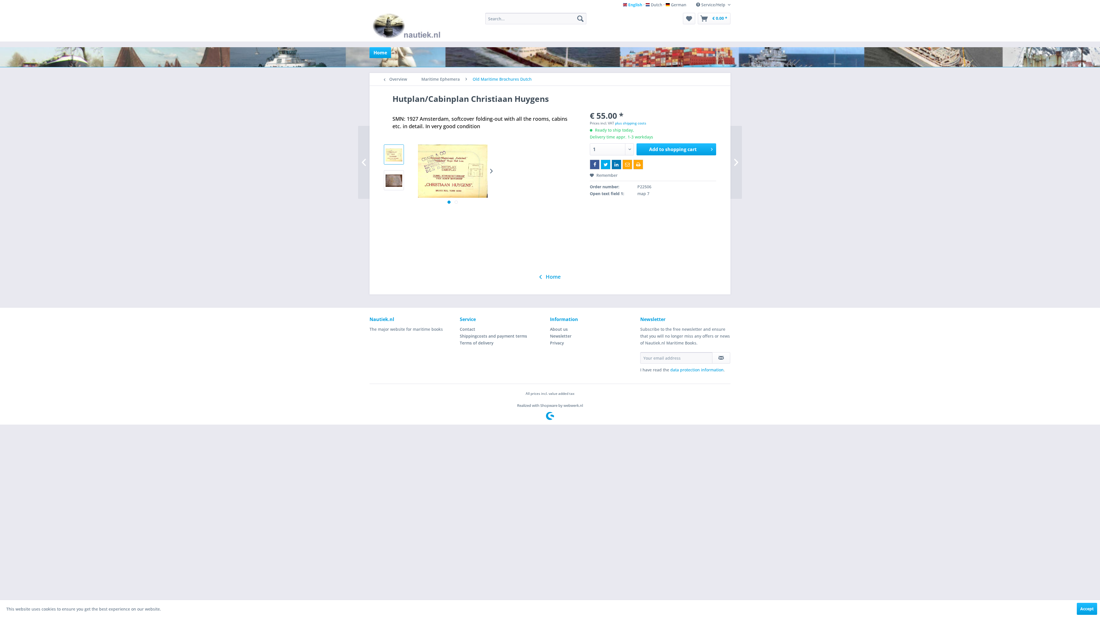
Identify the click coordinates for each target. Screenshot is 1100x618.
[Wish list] (689, 18)
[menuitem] (535, 18)
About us (559, 329)
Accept (1087, 608)
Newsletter (560, 336)
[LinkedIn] (616, 164)
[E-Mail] (627, 164)
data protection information (697, 370)
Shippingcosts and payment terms (493, 336)
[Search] (580, 18)
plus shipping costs (630, 123)
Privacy (557, 343)
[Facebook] (594, 164)
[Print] (638, 164)
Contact (467, 329)
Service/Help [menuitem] (713, 4)
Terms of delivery (477, 343)
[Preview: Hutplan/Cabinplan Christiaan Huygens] (394, 154)
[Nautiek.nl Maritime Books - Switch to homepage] (407, 26)
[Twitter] (605, 164)
